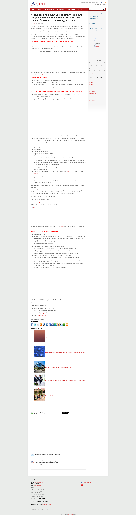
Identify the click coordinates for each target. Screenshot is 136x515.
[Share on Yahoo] (58, 324)
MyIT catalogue (70, 171)
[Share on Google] (49, 324)
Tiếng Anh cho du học (93, 26)
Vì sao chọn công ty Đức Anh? (95, 13)
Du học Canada (92, 86)
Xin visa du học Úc (93, 23)
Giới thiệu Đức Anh (90, 2)
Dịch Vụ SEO (70, 514)
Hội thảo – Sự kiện (71, 9)
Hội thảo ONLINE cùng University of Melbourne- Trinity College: (59, 395)
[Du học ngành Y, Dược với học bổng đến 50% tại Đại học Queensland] (32, 455)
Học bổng (80, 9)
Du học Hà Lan (92, 89)
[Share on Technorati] (64, 324)
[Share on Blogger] (41, 324)
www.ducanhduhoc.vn (39, 482)
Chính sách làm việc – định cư (95, 28)
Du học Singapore (92, 93)
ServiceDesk (36, 173)
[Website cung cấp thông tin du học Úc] (38, 3)
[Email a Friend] (38, 324)
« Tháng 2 (91, 73)
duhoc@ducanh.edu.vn (44, 74)
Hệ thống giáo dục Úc (49, 9)
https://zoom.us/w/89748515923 (45, 202)
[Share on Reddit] (61, 324)
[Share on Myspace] (52, 324)
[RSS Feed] (67, 324)
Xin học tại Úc (92, 21)
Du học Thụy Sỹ (92, 91)
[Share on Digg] (47, 324)
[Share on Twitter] (35, 324)
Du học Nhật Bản (92, 100)
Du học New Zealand (93, 95)
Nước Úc (40, 9)
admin (33, 23)
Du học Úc (91, 84)
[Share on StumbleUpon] (55, 324)
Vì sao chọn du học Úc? (94, 16)
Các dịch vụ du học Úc (93, 18)
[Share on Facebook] (32, 324)
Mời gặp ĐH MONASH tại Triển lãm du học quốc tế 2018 (58, 367)
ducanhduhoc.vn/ (42, 315)
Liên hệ (97, 2)
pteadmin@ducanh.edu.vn (47, 504)
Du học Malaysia (92, 98)
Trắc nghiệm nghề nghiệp (94, 30)
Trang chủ (82, 2)
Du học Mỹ (91, 82)
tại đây (62, 226)
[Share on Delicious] (44, 324)
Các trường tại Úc (61, 9)
